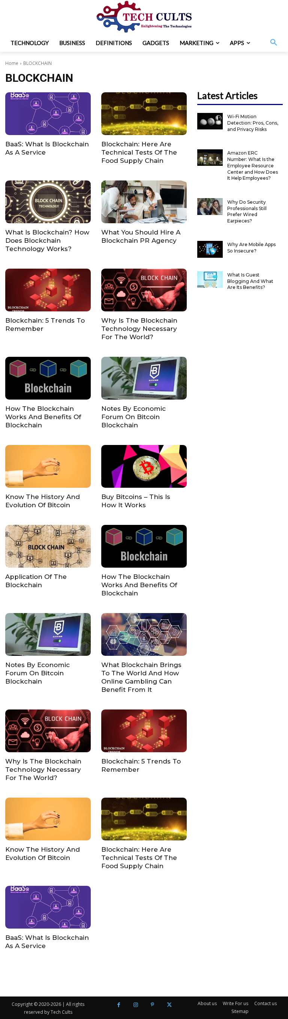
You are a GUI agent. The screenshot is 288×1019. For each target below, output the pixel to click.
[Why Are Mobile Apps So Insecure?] (210, 249)
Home (11, 63)
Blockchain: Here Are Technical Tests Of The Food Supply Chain (139, 152)
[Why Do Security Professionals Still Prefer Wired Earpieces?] (210, 206)
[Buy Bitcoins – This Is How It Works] (144, 466)
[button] (274, 43)
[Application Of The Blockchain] (48, 546)
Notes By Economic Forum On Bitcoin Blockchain (133, 417)
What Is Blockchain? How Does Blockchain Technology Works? (47, 240)
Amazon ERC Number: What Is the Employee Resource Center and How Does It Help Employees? (252, 165)
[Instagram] (135, 1004)
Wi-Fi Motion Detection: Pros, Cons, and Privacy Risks (252, 123)
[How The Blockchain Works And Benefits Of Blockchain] (48, 378)
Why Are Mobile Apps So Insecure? (251, 248)
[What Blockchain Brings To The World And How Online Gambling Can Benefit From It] (144, 634)
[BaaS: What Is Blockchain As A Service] (48, 113)
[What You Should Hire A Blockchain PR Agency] (144, 201)
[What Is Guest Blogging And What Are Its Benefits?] (210, 279)
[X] (169, 1004)
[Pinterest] (152, 1004)
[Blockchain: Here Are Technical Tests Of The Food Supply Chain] (144, 113)
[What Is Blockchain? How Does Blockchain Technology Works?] (48, 201)
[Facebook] (118, 1004)
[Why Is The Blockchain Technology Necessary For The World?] (144, 290)
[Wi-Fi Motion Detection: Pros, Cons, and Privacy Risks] (210, 121)
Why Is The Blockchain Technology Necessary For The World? (139, 329)
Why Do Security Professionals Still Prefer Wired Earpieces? (247, 211)
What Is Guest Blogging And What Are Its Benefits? (250, 281)
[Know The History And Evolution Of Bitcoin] (48, 466)
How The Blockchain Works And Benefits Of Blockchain (43, 417)
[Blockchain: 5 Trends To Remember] (48, 290)
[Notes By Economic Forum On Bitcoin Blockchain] (144, 378)
